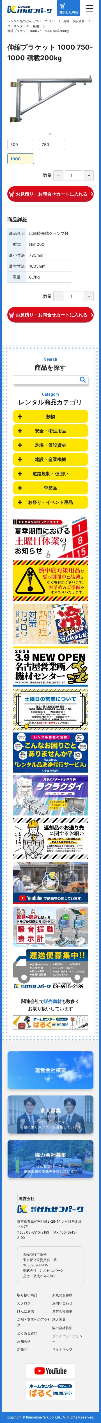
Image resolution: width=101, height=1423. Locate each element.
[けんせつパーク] (29, 9)
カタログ (24, 1303)
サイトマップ (62, 1349)
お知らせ (24, 1341)
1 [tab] (51, 135)
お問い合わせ (62, 1303)
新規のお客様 (62, 1295)
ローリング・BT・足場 (23, 26)
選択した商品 (68, 12)
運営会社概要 (62, 1311)
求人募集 (59, 1319)
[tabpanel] (50, 101)
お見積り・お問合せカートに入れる (52, 194)
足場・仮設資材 (74, 21)
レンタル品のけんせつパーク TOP (30, 21)
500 (14, 144)
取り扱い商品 (27, 1295)
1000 (15, 158)
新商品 (22, 1349)
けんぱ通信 (25, 1311)
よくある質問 (27, 1333)
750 (45, 144)
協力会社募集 (62, 1328)
